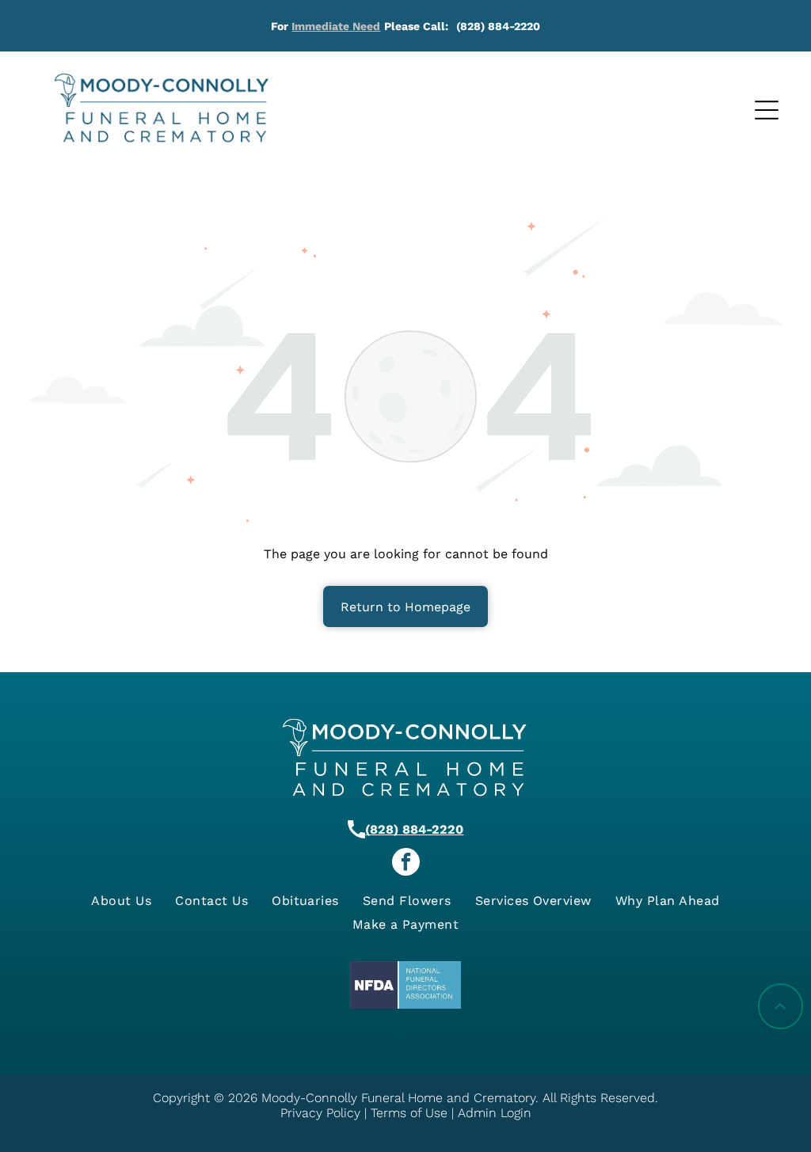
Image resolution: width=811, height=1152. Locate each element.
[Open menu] (767, 110)
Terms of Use (409, 1112)
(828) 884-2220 (414, 829)
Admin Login (494, 1112)
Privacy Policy (320, 1112)
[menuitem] (121, 900)
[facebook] (406, 864)
